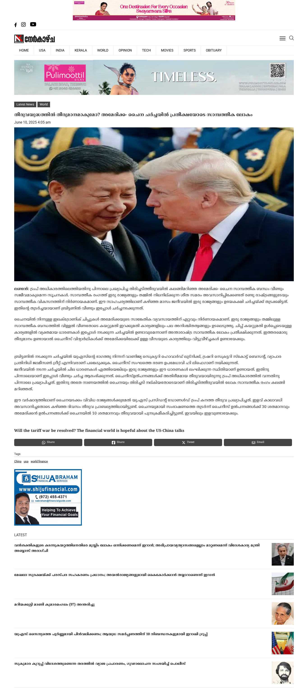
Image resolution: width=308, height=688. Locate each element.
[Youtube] (33, 26)
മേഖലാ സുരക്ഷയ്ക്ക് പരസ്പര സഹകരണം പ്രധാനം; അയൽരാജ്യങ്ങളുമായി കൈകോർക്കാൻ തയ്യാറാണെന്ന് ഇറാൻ (114, 575)
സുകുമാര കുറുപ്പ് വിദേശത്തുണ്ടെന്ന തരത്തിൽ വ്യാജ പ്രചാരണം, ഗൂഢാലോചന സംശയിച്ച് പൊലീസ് (100, 664)
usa (26, 461)
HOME (22, 50)
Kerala (67, 50)
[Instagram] (24, 26)
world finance (39, 461)
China (17, 461)
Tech (122, 50)
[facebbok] (16, 26)
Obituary (177, 50)
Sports (157, 50)
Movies (138, 50)
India (50, 50)
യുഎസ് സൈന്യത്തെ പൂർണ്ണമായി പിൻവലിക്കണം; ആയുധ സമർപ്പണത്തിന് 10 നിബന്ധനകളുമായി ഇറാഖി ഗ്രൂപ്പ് (110, 634)
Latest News (25, 104)
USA (36, 50)
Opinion (104, 50)
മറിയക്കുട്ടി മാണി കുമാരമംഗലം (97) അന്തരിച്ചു (54, 604)
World (85, 50)
